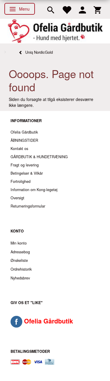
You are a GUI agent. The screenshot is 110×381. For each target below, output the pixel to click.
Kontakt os (19, 148)
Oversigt (17, 197)
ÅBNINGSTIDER (24, 140)
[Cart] (97, 9)
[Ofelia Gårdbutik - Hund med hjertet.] (55, 31)
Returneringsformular (28, 206)
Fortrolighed (21, 181)
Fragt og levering (25, 165)
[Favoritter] (66, 9)
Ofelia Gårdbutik (24, 132)
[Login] (82, 9)
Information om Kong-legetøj (34, 189)
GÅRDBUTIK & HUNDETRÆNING (39, 156)
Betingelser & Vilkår (27, 173)
